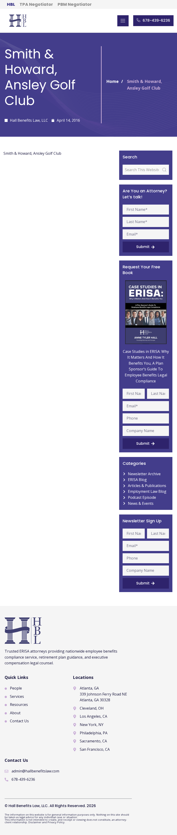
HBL (11, 4)
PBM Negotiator (75, 4)
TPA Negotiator (36, 4)
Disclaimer (35, 822)
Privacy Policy (56, 822)
